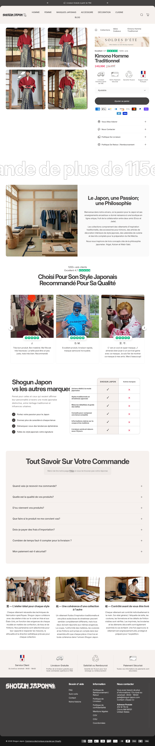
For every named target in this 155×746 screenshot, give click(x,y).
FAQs (71, 471)
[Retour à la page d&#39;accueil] (96, 30)
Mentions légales (100, 711)
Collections (105, 30)
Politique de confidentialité (99, 706)
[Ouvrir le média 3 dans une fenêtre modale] (25, 89)
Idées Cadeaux (117, 30)
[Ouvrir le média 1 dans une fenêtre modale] (25, 47)
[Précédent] (47, 3)
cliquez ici (129, 700)
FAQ (70, 690)
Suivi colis (73, 694)
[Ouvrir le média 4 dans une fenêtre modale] (67, 89)
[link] (28, 589)
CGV (95, 715)
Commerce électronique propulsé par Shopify (43, 741)
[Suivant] (107, 3)
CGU (95, 719)
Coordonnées (99, 723)
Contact (72, 698)
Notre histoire (75, 701)
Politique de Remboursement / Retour (101, 692)
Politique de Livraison (98, 700)
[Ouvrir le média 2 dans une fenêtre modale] (67, 47)
